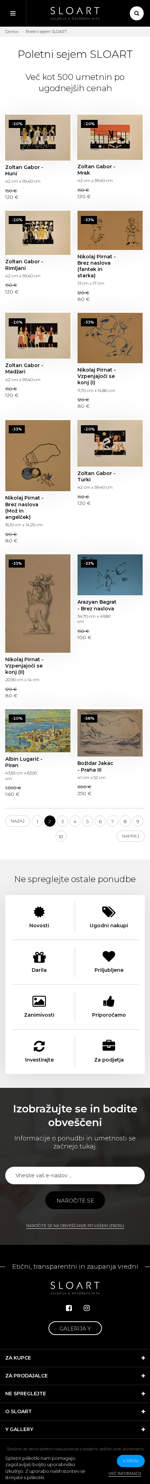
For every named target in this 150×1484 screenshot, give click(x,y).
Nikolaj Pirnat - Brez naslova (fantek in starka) (110, 230)
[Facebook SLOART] (69, 1308)
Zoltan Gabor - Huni (37, 138)
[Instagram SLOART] (87, 1308)
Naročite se (75, 1200)
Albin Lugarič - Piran (37, 730)
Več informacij (124, 1473)
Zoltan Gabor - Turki (110, 443)
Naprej (130, 836)
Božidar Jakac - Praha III (110, 733)
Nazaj (17, 821)
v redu (131, 1460)
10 (61, 836)
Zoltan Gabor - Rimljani (37, 233)
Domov (11, 31)
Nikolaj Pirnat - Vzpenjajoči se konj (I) (110, 338)
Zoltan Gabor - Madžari (37, 336)
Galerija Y (75, 1328)
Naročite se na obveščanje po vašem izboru (75, 1225)
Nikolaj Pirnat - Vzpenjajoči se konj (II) (37, 603)
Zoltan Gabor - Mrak (110, 137)
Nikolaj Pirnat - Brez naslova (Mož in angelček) (37, 456)
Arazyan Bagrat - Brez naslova (110, 574)
